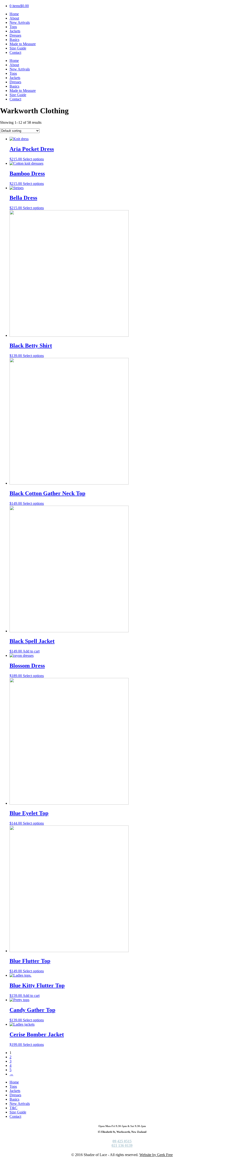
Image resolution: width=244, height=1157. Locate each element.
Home (14, 14)
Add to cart (31, 651)
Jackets (15, 31)
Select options (33, 159)
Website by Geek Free (156, 1155)
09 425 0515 (122, 1141)
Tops (13, 27)
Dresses (15, 35)
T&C (13, 1108)
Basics (14, 40)
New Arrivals (20, 22)
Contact (15, 52)
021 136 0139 (122, 1145)
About (14, 18)
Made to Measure (23, 44)
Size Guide (18, 48)
